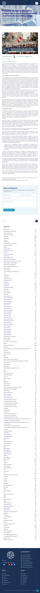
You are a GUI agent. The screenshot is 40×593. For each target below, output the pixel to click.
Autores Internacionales (8, 257)
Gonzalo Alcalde (7, 383)
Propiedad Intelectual (8, 485)
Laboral (5, 439)
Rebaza (5, 497)
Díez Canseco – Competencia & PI (10, 341)
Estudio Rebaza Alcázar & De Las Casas (11, 367)
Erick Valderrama (7, 352)
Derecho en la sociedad (8, 324)
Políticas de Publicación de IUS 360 (11, 474)
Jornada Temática (7, 424)
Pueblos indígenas (7, 490)
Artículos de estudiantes (8, 254)
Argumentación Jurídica (8, 250)
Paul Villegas (6, 471)
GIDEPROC (6, 382)
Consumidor (6, 285)
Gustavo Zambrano (7, 394)
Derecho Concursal (7, 308)
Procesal (5, 480)
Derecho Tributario (7, 332)
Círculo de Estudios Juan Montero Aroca (12, 271)
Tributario (5, 525)
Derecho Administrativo (8, 297)
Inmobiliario (6, 408)
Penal (5, 473)
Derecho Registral (7, 331)
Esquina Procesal (7, 353)
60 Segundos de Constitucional (10, 231)
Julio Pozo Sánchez (7, 434)
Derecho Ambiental (7, 303)
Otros (5, 469)
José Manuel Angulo (8, 431)
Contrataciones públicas (8, 287)
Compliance (6, 282)
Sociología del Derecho (8, 520)
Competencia (6, 276)
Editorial (5, 343)
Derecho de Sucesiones (8, 318)
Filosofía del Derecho (8, 374)
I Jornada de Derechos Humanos (10, 399)
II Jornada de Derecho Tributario (10, 404)
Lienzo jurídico (7, 445)
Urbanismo (6, 529)
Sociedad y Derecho (8, 516)
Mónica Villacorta (7, 457)
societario (6, 518)
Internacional (6, 411)
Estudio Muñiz (6, 366)
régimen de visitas (7, 499)
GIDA (5, 380)
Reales (5, 495)
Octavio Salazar (7, 466)
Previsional (6, 476)
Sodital (5, 522)
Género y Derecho (7, 378)
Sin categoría (6, 515)
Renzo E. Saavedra (7, 502)
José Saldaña (6, 432)
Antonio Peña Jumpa (21, 56)
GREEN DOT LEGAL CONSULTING (10, 389)
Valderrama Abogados (8, 530)
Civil (4, 273)
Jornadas (5, 429)
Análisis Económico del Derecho (10, 243)
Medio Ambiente (7, 448)
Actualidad (6, 236)
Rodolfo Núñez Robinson (9, 506)
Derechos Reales (7, 338)
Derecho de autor (7, 315)
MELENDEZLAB (7, 450)
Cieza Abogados (7, 269)
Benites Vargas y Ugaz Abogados (10, 262)
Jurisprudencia (7, 438)
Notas (5, 460)
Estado (5, 355)
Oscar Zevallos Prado (8, 467)
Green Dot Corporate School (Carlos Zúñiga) (12, 387)
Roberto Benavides (7, 504)
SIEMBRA (5, 513)
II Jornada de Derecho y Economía (10, 406)
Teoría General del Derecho (9, 523)
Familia (5, 371)
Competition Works (7, 280)
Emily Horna (6, 346)
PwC (4, 492)
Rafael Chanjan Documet (8, 494)
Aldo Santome (6, 241)
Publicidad (6, 487)
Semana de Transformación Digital (10, 511)
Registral (5, 501)
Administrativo (6, 238)
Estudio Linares (7, 362)
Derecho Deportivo (7, 322)
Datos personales (7, 292)
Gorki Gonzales (7, 385)
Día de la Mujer (7, 339)
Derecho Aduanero (7, 299)
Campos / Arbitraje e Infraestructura (11, 266)
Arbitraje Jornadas (7, 248)
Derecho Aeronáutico (8, 301)
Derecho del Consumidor (9, 320)
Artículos (5, 252)
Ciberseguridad (7, 268)
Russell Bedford (7, 508)
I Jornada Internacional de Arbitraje (11, 403)
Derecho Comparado (8, 306)
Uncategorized (6, 527)
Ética (5, 369)
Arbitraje (5, 247)
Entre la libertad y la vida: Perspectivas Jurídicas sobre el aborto (17, 348)
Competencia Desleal (8, 278)
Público (5, 488)
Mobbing (5, 455)
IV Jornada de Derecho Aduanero (10, 413)
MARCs (5, 446)
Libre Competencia (7, 443)
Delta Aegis (6, 294)
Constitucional (6, 283)
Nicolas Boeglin (7, 459)
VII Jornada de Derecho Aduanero (10, 534)
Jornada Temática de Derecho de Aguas (12, 425)
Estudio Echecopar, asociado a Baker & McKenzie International (16, 360)
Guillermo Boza (7, 390)
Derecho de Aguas (7, 313)
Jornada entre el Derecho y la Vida (11, 417)
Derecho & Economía (8, 296)
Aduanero (6, 240)
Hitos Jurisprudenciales (8, 397)
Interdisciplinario (7, 410)
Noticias (5, 462)
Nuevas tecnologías (8, 464)
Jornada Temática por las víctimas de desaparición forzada (16, 427)
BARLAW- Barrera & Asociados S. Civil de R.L (12, 261)
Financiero (6, 376)
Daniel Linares (6, 290)
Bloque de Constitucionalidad (9, 264)
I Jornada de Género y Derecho (10, 401)
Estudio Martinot (7, 364)
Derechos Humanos (8, 334)
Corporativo (6, 289)
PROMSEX (6, 483)
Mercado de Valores (8, 452)
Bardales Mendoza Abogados (9, 259)
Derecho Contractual (8, 311)
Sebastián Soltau (7, 509)
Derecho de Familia (7, 317)
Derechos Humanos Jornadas (10, 336)
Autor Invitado (6, 255)
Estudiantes (6, 357)
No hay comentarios (7, 58)
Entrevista (6, 350)
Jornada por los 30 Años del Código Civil (12, 420)
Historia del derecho (8, 396)
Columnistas (6, 275)
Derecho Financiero (7, 325)
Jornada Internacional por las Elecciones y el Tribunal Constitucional (17, 418)
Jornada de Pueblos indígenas (10, 415)
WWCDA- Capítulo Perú (8, 539)
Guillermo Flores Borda (8, 392)
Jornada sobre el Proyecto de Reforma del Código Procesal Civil (16, 422)
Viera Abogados (7, 532)
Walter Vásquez (7, 537)
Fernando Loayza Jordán (8, 373)
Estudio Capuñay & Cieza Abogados (11, 359)
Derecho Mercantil (7, 329)
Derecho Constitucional (8, 310)
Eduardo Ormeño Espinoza (7, 56)
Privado (5, 478)
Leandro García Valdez (8, 441)
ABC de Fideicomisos (8, 233)
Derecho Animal (7, 304)
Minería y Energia (7, 453)
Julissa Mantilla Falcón (8, 436)
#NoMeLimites (6, 229)
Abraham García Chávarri (9, 234)
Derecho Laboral (7, 327)
